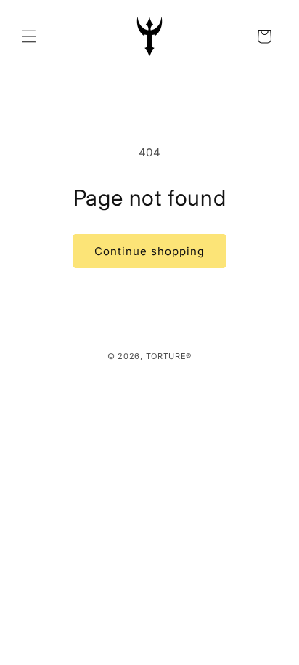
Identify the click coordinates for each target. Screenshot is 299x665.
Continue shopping (149, 251)
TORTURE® (169, 356)
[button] (29, 36)
